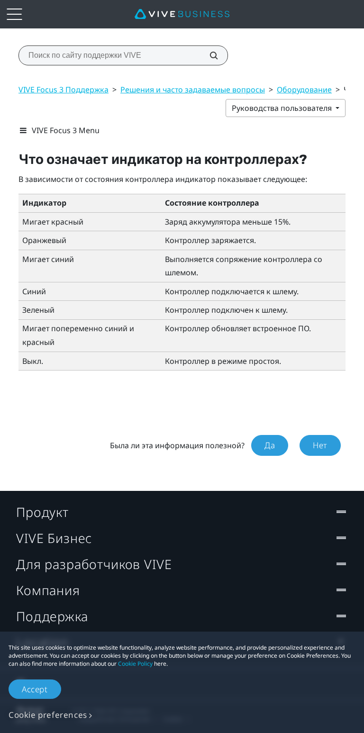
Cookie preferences (48, 714)
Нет (320, 445)
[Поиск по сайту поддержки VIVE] (208, 55)
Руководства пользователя (283, 108)
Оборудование (304, 89)
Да (269, 445)
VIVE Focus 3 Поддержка (63, 89)
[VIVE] (182, 14)
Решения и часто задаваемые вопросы (192, 89)
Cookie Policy (135, 664)
